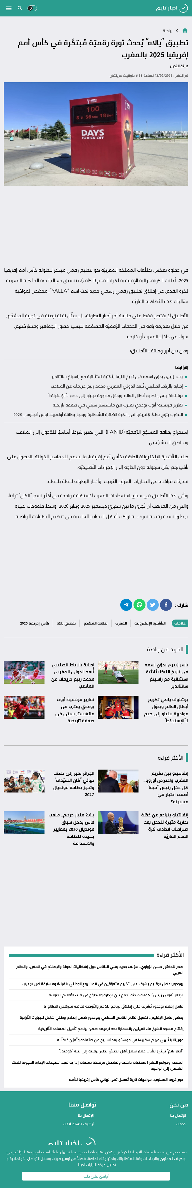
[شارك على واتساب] (140, 604)
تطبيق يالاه (66, 623)
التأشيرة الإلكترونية (150, 623)
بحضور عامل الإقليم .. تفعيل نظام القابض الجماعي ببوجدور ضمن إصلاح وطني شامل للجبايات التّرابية (101, 1017)
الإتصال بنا (178, 1115)
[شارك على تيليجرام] (126, 604)
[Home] (185, 30)
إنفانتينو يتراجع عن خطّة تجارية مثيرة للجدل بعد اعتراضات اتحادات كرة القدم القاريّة (164, 825)
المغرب (121, 623)
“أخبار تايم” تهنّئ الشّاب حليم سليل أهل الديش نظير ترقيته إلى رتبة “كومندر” (121, 1051)
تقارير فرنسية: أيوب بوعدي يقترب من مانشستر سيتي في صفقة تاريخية (118, 404)
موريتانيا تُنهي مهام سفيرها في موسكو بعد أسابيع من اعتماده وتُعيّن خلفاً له (120, 1039)
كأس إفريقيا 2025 (34, 623)
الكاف (88, 280)
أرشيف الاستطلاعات (78, 1123)
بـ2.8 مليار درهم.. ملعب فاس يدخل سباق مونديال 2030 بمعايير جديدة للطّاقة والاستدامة (71, 828)
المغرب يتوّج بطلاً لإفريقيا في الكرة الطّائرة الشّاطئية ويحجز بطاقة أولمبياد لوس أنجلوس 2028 (98, 414)
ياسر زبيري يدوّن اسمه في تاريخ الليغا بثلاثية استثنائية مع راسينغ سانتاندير (117, 376)
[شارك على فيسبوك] (166, 604)
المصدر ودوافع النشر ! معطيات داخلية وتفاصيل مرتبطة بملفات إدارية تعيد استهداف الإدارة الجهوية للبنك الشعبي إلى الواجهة (97, 1065)
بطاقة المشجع (96, 623)
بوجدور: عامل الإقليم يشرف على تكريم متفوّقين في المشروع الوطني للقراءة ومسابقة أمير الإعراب (102, 983)
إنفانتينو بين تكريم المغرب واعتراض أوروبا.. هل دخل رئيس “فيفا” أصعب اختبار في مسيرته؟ (166, 787)
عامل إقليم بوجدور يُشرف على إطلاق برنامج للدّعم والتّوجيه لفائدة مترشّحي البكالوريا (113, 1006)
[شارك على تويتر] (153, 604)
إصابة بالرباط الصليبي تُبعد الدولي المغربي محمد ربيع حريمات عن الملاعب (117, 386)
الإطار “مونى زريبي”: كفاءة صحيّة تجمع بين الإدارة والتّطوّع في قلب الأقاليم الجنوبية (116, 995)
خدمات (181, 1123)
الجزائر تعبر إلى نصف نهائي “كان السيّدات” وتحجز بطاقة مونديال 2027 (73, 784)
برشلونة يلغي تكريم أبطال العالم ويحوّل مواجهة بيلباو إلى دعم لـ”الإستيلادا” (115, 395)
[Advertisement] (96, 226)
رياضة (167, 30)
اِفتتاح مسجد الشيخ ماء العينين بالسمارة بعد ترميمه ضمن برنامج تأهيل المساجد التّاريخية (110, 1028)
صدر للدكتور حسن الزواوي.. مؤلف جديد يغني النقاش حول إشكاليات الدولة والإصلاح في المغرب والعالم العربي (99, 969)
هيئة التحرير (179, 66)
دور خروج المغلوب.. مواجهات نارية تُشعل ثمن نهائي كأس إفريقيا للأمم (126, 1079)
